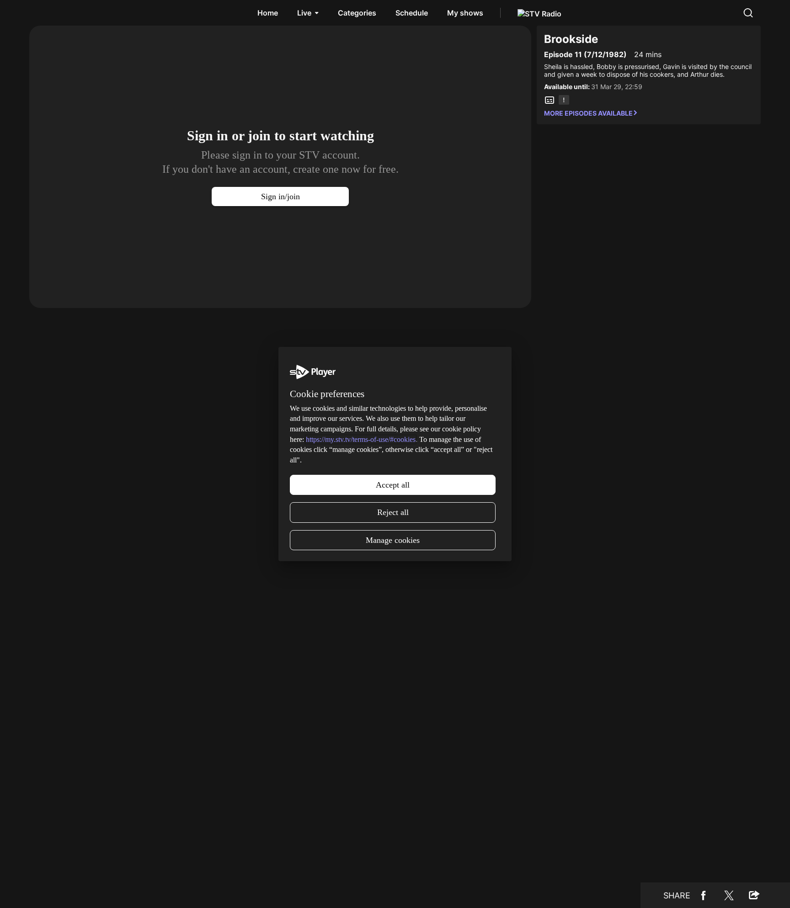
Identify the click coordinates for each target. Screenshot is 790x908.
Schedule (411, 12)
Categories (357, 12)
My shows (465, 12)
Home (267, 12)
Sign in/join (280, 196)
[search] (748, 13)
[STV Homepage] (51, 13)
